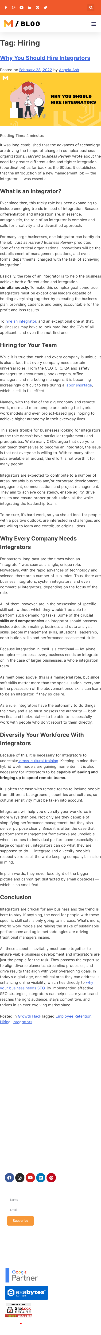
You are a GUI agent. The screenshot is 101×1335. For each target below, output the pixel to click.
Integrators (22, 1021)
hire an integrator (20, 321)
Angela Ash (69, 69)
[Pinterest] (51, 1177)
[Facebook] (9, 1177)
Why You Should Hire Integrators (45, 57)
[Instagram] (20, 1177)
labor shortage (78, 385)
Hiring (5, 1021)
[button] (90, 7)
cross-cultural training (38, 760)
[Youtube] (30, 1177)
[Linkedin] (41, 1177)
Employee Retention (73, 1016)
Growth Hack (29, 1016)
